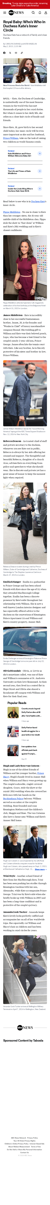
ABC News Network (18, 1138)
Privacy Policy (32, 1138)
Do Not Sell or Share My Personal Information (24, 1150)
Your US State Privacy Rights (24, 1141)
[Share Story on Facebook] (4, 53)
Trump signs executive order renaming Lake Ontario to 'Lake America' (25, 4)
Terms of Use (36, 1147)
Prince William (10, 137)
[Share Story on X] (10, 53)
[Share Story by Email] (16, 53)
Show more (40, 869)
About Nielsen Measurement (19, 1147)
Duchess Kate (38, 201)
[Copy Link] (22, 53)
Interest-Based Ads (37, 1144)
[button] (4, 12)
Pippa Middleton (11, 211)
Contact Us (24, 1152)
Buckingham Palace (13, 798)
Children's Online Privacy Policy (16, 1144)
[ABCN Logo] (16, 12)
